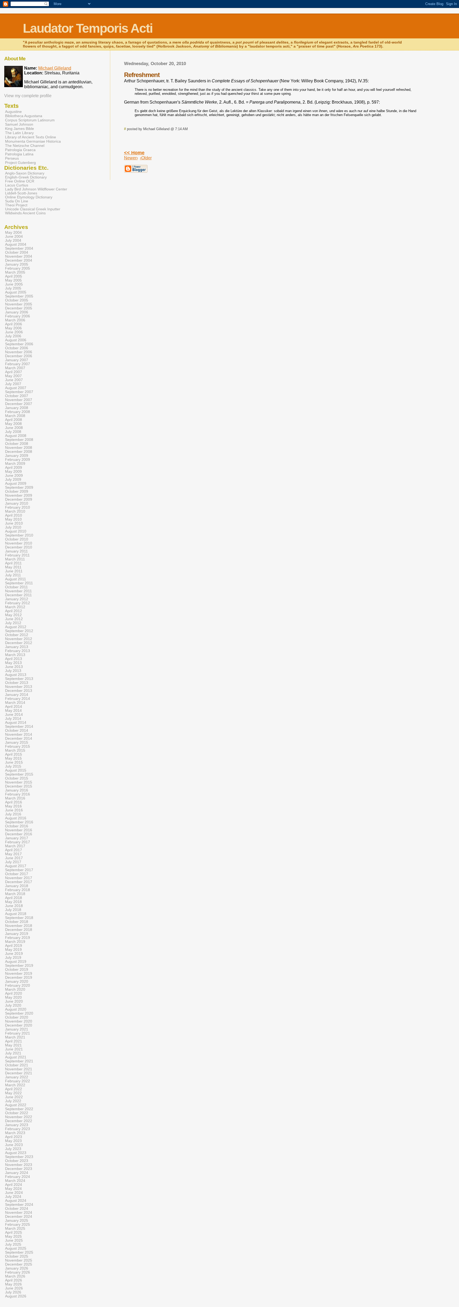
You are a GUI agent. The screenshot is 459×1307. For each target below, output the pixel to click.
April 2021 (13, 1041)
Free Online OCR (19, 181)
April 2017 (13, 850)
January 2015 (16, 742)
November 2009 (18, 495)
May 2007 (13, 376)
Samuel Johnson (19, 124)
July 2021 (13, 1053)
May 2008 (13, 424)
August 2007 (15, 388)
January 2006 (16, 312)
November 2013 (18, 687)
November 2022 (18, 1117)
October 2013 (16, 683)
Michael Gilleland (54, 68)
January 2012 (16, 599)
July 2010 (13, 527)
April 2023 (13, 1137)
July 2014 (13, 719)
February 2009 (17, 460)
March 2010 (15, 511)
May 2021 (13, 1045)
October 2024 (16, 1209)
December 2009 (18, 499)
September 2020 (19, 1013)
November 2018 (18, 926)
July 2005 (13, 288)
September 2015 (19, 774)
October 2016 (16, 826)
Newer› (131, 158)
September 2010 (19, 535)
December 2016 (18, 834)
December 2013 (18, 691)
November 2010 (18, 543)
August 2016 (15, 818)
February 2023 (17, 1129)
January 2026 (16, 1268)
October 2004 (16, 252)
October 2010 (16, 539)
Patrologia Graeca (20, 150)
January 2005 (16, 264)
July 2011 (13, 575)
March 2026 (15, 1276)
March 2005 (15, 272)
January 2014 (16, 695)
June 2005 (14, 284)
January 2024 (16, 1173)
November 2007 (18, 400)
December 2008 (18, 452)
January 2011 (16, 551)
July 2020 (13, 1005)
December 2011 (18, 595)
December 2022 (18, 1121)
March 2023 (15, 1133)
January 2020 (16, 982)
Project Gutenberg (20, 162)
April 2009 (13, 468)
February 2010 (17, 507)
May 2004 (13, 233)
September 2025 (19, 1252)
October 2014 (16, 731)
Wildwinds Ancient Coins (25, 213)
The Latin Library (19, 133)
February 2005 (17, 268)
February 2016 (17, 794)
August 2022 (15, 1105)
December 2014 (18, 738)
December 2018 (18, 930)
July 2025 (13, 1244)
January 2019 (16, 934)
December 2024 (18, 1217)
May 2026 (13, 1284)
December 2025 (18, 1264)
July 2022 (13, 1101)
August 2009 (15, 484)
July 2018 (13, 910)
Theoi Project (16, 205)
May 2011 (13, 567)
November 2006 (18, 352)
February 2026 (17, 1272)
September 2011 (19, 583)
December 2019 (18, 978)
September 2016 (19, 822)
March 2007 (15, 368)
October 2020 (16, 1017)
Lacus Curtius (16, 185)
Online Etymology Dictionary (28, 197)
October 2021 (16, 1065)
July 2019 (13, 958)
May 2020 (13, 997)
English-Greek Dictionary (26, 177)
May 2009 (13, 472)
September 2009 (19, 487)
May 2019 (13, 950)
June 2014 (14, 715)
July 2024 (13, 1197)
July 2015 (13, 766)
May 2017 (13, 854)
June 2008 (14, 428)
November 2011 (18, 591)
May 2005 (13, 280)
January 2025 (16, 1221)
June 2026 (14, 1288)
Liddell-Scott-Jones (21, 193)
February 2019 (17, 938)
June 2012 (14, 619)
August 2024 (15, 1201)
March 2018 (15, 894)
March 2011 (15, 559)
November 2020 (18, 1021)
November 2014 (18, 734)
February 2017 (17, 842)
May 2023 (13, 1141)
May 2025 (13, 1236)
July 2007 (13, 384)
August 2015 (15, 770)
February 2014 (17, 699)
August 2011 (15, 579)
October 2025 (16, 1256)
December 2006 (18, 356)
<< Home (134, 152)
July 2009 (13, 480)
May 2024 (13, 1189)
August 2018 (15, 914)
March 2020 (15, 989)
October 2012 (16, 635)
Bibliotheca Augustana (23, 116)
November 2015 (18, 782)
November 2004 (18, 256)
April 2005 (13, 276)
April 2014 (13, 707)
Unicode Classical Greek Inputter (32, 209)
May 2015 (13, 758)
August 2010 (15, 531)
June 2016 (14, 810)
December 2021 (18, 1073)
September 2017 (19, 870)
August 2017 (15, 866)
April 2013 (13, 659)
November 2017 (18, 878)
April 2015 (13, 754)
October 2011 (16, 587)
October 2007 (16, 396)
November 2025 (18, 1260)
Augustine (13, 111)
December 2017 (18, 882)
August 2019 (15, 962)
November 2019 (18, 974)
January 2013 (16, 647)
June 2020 (14, 1001)
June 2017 (14, 858)
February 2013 (17, 651)
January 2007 (16, 360)
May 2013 (13, 663)
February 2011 (17, 555)
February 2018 (17, 890)
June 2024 (14, 1193)
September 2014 (19, 727)
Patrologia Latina (19, 154)
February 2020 (17, 985)
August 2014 (15, 723)
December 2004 (18, 260)
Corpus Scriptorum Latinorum (30, 120)
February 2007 (17, 364)
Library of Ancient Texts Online (30, 137)
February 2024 (17, 1177)
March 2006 (15, 320)
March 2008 (15, 416)
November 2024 (18, 1213)
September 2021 (19, 1061)
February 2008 (17, 412)
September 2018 (19, 918)
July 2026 (13, 1292)
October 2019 (16, 970)
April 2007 (13, 372)
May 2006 (13, 328)
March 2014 (15, 703)
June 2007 (14, 380)
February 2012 (17, 603)
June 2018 (14, 906)
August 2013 (15, 675)
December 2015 (18, 786)
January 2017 (16, 838)
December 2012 (18, 643)
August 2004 (15, 244)
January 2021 (16, 1029)
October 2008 (16, 444)
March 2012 (15, 607)
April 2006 (13, 324)
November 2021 (18, 1069)
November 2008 (18, 448)
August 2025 (15, 1248)
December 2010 (18, 547)
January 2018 (16, 886)
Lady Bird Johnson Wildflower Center (36, 189)
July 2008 (13, 432)
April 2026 (13, 1280)
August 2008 (15, 436)
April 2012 (13, 611)
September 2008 (19, 440)
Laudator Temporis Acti (87, 28)
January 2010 (16, 503)
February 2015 (17, 746)
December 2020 (18, 1025)
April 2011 (13, 563)
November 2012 (18, 639)
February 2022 (17, 1081)
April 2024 (13, 1185)
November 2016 (18, 830)
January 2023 (16, 1125)
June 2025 (14, 1240)
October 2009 (16, 491)
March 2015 (15, 750)
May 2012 (13, 615)
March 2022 (15, 1085)
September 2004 (19, 248)
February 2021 (17, 1033)
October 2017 (16, 874)
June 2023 (14, 1145)
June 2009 (14, 476)
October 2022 (16, 1113)
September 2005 (19, 296)
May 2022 (13, 1093)
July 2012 (13, 623)
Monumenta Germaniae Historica (33, 141)
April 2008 (13, 420)
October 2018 (16, 922)
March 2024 (15, 1181)
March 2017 (15, 846)
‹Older (146, 158)
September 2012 (19, 631)
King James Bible (19, 128)
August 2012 (15, 627)
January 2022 (16, 1077)
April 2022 (13, 1089)
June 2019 (14, 954)
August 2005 (15, 292)
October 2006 (16, 348)
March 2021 (15, 1037)
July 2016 (13, 814)
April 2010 (13, 515)
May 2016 (13, 806)
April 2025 (13, 1232)
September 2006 (19, 344)
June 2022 (14, 1097)
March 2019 (15, 942)
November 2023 (18, 1165)
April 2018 (13, 898)
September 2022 (19, 1109)
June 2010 (14, 523)
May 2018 (13, 902)
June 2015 (14, 762)
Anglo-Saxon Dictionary (24, 173)
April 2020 (13, 993)
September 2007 (19, 392)
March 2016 (15, 798)
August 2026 (15, 1296)
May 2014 (13, 711)
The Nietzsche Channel (24, 145)
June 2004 (14, 237)
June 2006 (14, 332)
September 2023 (19, 1157)
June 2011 (14, 571)
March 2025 (15, 1229)
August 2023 (15, 1153)
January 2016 (16, 790)
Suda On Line (16, 201)
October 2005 (16, 300)
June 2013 (14, 667)
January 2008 (16, 408)
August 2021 (15, 1057)
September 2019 (19, 966)
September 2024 (19, 1205)
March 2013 (15, 655)
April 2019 (13, 946)
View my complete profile (28, 95)
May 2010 (13, 519)
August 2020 (15, 1009)
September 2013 (19, 679)
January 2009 (16, 456)
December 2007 (18, 404)
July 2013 (13, 671)
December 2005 (18, 308)
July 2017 (13, 862)
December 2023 (18, 1169)
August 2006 (15, 340)
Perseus (12, 158)
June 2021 (14, 1049)
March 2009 (15, 464)
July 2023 (13, 1149)
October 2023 (16, 1161)
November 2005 (18, 304)
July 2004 (13, 240)
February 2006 (17, 316)
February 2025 (17, 1225)
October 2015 (16, 778)
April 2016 (13, 802)
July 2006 (13, 336)
